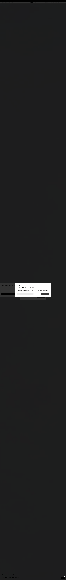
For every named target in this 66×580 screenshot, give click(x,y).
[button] (64, 576)
